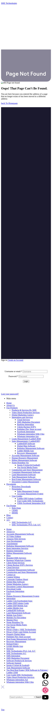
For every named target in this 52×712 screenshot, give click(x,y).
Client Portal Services (15, 563)
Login (26, 381)
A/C (8, 520)
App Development (14, 541)
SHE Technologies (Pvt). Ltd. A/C (26, 525)
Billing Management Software (24, 460)
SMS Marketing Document (28, 422)
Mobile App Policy (14, 615)
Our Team (10, 627)
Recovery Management (27, 453)
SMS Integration (13, 656)
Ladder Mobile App (25, 451)
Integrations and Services (22, 417)
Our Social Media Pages (27, 467)
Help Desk (16, 508)
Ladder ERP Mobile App (16, 606)
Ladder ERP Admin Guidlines (29, 498)
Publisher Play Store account (29, 429)
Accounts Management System (30, 494)
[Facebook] (45, 675)
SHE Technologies (9, 3)
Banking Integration (25, 424)
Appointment (11, 543)
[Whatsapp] (45, 683)
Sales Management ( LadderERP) (26, 441)
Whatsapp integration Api (28, 436)
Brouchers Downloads (21, 486)
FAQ (8, 594)
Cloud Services (23, 420)
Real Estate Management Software (26, 479)
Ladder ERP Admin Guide (17, 603)
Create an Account (15, 360)
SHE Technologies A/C (22, 522)
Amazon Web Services (16, 539)
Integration (10, 598)
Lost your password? (10, 394)
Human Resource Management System (22, 596)
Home (9, 403)
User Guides (17, 496)
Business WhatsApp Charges (18, 560)
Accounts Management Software (25, 455)
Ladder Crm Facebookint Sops (19, 601)
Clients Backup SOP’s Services (19, 565)
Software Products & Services (19, 660)
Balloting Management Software (30, 448)
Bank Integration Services (17, 548)
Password (13, 376)
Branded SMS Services (16, 558)
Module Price (12, 620)
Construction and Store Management (27, 470)
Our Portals (11, 506)
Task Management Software (23, 477)
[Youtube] (45, 697)
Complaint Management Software (26, 472)
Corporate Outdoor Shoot (17, 579)
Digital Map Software (26, 446)
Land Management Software (24, 474)
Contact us (10, 575)
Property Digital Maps (15, 634)
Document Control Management (25, 482)
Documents (11, 484)
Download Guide (13, 589)
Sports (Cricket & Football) (28, 465)
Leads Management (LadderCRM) (26, 439)
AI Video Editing (13, 536)
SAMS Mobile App (14, 646)
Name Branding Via (20, 463)
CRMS (15, 510)
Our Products (12, 408)
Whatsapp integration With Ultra (30, 434)
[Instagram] (45, 690)
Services (9, 649)
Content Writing (13, 577)
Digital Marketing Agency (23, 415)
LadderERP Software (26, 443)
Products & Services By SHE (24, 410)
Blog (8, 515)
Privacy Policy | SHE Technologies (21, 629)
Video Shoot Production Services (26, 412)
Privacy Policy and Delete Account (21, 632)
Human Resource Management (25, 458)
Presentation (17, 489)
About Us (10, 405)
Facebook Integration (26, 431)
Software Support (13, 663)
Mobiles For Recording (16, 617)
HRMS (15, 513)
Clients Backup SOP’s (26, 427)
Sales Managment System (28, 491)
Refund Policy (12, 644)
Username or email (13, 371)
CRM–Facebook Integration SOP (31, 503)
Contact (9, 517)
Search (38, 697)
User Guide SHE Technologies (30, 501)
